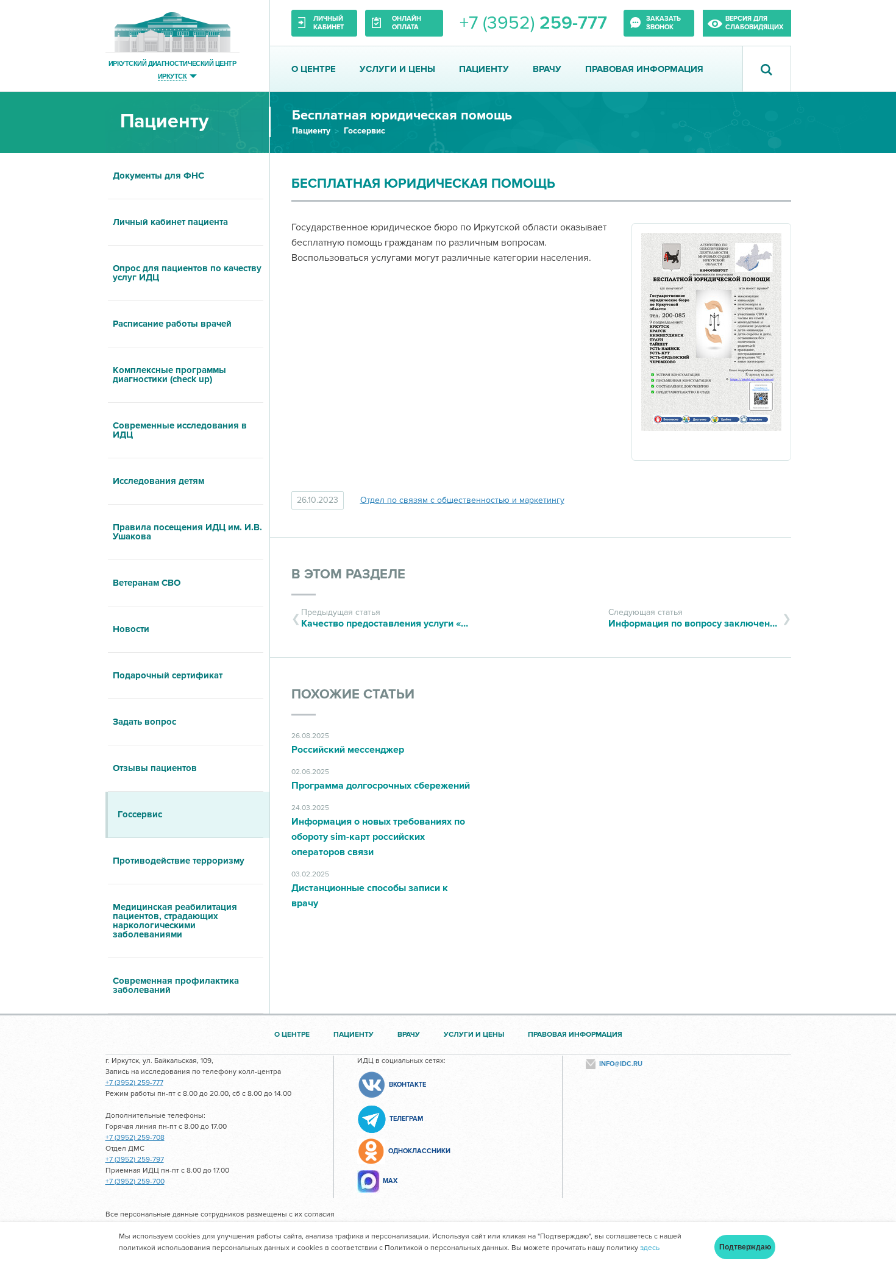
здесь (650, 1247)
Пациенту (484, 68)
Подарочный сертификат (167, 675)
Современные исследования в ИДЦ (180, 430)
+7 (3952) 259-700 (135, 1181)
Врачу (547, 68)
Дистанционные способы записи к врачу (369, 895)
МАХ (390, 1181)
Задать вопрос (144, 721)
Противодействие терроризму (178, 860)
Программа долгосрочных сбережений (380, 786)
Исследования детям (158, 480)
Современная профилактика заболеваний (176, 985)
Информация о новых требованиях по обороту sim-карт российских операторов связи (378, 836)
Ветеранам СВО (146, 582)
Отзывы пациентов (155, 767)
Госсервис (364, 131)
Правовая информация (644, 68)
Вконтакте (407, 1085)
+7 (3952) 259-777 (134, 1082)
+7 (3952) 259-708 (135, 1137)
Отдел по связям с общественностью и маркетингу (462, 500)
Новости (131, 629)
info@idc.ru (620, 1064)
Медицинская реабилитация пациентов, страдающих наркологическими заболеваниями (175, 920)
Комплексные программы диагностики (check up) (169, 374)
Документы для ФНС (158, 175)
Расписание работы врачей (172, 323)
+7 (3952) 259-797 (134, 1159)
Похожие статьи (352, 694)
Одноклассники (419, 1151)
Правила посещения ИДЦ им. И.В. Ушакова (187, 532)
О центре (313, 68)
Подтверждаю (745, 1247)
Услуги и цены (397, 68)
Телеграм (406, 1119)
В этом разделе (348, 574)
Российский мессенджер (347, 750)
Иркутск (172, 76)
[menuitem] (187, 176)
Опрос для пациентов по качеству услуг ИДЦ (187, 273)
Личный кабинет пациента (170, 221)
